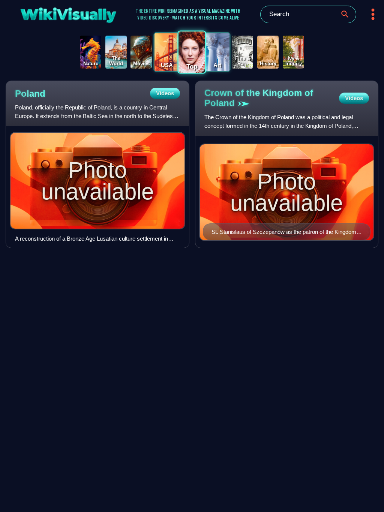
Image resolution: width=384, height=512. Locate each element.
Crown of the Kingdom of (258, 98)
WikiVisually (55, 13)
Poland (30, 93)
